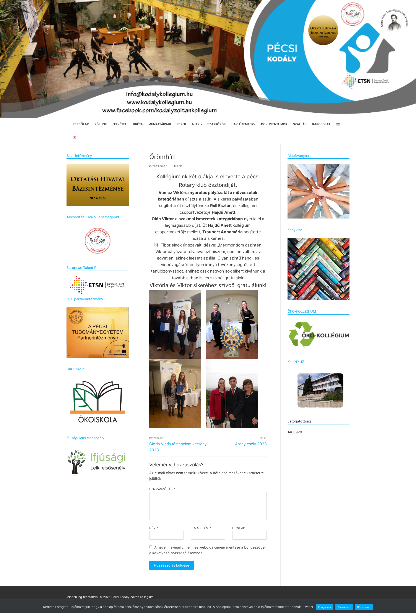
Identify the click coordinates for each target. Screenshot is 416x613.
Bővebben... (363, 607)
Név (153, 528)
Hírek (178, 166)
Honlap (238, 528)
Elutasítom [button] (344, 607)
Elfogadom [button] (324, 607)
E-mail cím (201, 528)
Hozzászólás (162, 489)
